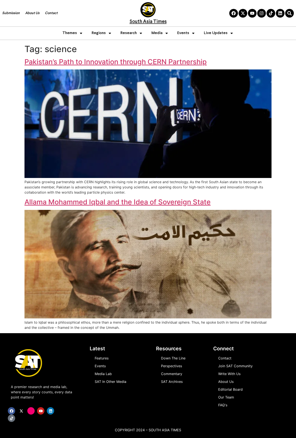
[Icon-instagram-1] (31, 411)
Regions (99, 33)
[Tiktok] (271, 13)
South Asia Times (148, 22)
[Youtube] (252, 13)
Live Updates (216, 33)
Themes (69, 33)
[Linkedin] (280, 13)
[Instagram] (261, 13)
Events (183, 33)
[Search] (289, 13)
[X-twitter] (243, 13)
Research (128, 33)
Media (157, 33)
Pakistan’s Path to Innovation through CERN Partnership (115, 62)
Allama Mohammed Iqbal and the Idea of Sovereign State (117, 202)
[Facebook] (233, 13)
